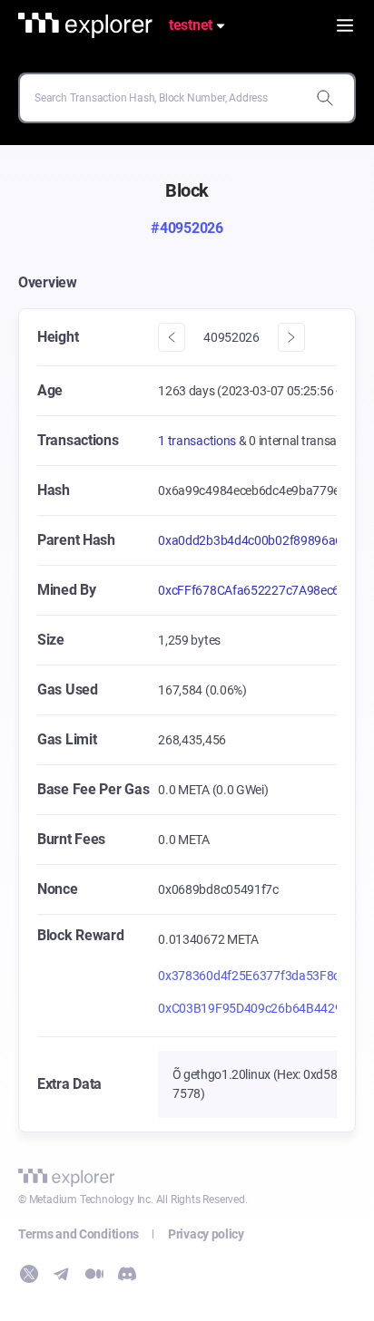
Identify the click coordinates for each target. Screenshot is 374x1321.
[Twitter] (29, 1274)
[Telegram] (62, 1274)
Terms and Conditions (78, 1234)
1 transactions (198, 440)
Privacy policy (206, 1234)
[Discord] (127, 1274)
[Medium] (94, 1274)
